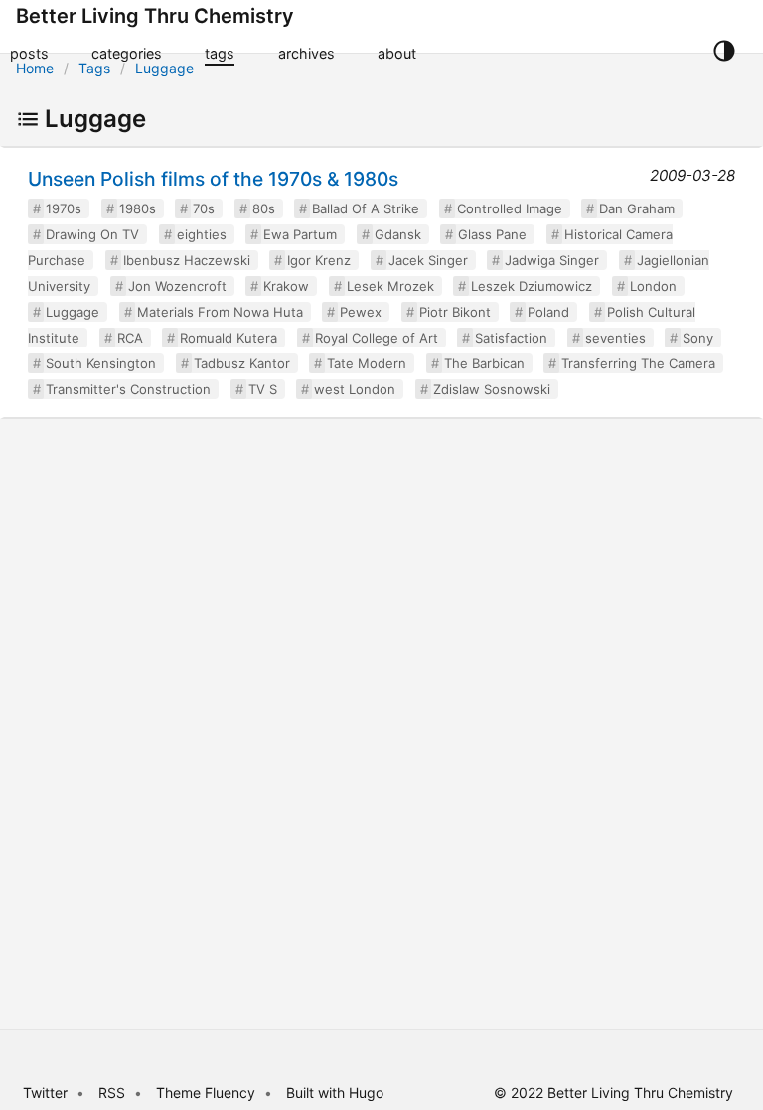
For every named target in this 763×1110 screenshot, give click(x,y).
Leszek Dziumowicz (531, 286)
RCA (130, 338)
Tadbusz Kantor (242, 363)
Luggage (164, 68)
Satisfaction (511, 338)
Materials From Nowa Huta (220, 312)
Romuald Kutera (228, 338)
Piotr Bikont (455, 312)
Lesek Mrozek (390, 286)
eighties (202, 234)
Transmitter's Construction (128, 389)
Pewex (361, 312)
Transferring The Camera (638, 363)
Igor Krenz (319, 260)
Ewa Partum (300, 234)
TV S (262, 389)
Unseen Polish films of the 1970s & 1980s (213, 179)
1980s (137, 208)
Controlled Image (509, 208)
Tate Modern (366, 363)
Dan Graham (637, 208)
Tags (94, 68)
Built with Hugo (334, 1092)
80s (263, 208)
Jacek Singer (428, 260)
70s (204, 208)
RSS (111, 1092)
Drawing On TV (92, 234)
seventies (615, 338)
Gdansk (398, 234)
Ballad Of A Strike (365, 208)
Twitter (45, 1092)
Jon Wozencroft (177, 286)
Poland (548, 312)
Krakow (286, 286)
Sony (698, 338)
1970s (63, 208)
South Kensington (101, 363)
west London (354, 389)
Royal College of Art (376, 338)
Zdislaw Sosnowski (491, 389)
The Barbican (484, 363)
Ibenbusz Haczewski (186, 260)
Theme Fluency (207, 1092)
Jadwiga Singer (552, 260)
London (653, 286)
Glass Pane (492, 234)
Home (35, 68)
